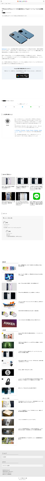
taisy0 (7, 125)
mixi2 (20, 131)
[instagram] (21, 478)
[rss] (25, 478)
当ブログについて (6, 470)
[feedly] (23, 478)
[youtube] (22, 478)
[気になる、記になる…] (22, 1)
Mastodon (36, 130)
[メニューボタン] (43, 1)
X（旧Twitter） (17, 130)
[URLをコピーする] (39, 107)
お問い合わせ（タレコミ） (8, 471)
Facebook (23, 130)
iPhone (4, 12)
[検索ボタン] (1, 1)
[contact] (26, 478)
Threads (27, 130)
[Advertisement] (22, 21)
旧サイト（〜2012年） (7, 474)
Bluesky (31, 130)
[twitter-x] (19, 478)
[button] (6, 107)
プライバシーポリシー (7, 472)
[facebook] (18, 478)
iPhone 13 (12, 100)
